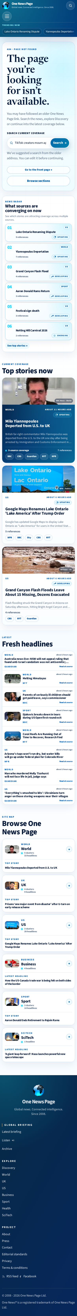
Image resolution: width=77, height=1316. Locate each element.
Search (60, 143)
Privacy (7, 1261)
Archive (7, 1149)
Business (28, 964)
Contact (7, 1247)
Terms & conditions (15, 1268)
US (23, 924)
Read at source (65, 666)
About (6, 1234)
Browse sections (38, 181)
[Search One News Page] (70, 5)
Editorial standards (14, 1254)
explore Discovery (56, 119)
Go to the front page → (38, 170)
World (26, 849)
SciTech (27, 1037)
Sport (26, 1001)
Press (5, 1241)
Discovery (8, 1168)
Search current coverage (26, 133)
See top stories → (17, 345)
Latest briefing (11, 1132)
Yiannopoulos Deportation (60, 31)
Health (6, 1208)
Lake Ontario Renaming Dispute (22, 31)
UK (23, 885)
